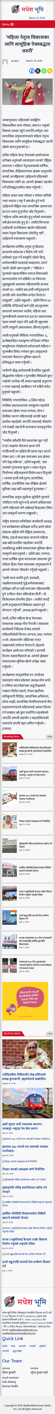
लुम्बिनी (42, 1346)
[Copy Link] (49, 71)
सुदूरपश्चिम (17, 1351)
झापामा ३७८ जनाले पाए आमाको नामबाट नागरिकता (32, 797)
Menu (6, 24)
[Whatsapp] (43, 71)
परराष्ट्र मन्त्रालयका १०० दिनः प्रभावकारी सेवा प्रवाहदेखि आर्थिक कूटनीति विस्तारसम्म (35, 941)
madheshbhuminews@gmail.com (19, 1333)
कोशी (4, 1346)
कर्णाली (5, 1351)
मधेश (13, 1346)
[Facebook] (32, 71)
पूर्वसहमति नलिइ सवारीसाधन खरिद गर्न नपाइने (35, 845)
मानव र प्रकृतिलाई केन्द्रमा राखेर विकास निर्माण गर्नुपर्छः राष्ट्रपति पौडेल (35, 893)
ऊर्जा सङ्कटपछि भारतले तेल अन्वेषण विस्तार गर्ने (34, 917)
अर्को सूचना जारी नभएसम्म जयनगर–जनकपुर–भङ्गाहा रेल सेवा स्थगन (34, 773)
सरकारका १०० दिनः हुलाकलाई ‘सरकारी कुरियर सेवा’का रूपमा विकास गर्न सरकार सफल (35, 965)
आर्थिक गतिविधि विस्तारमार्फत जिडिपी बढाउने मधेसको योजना (35, 869)
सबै (48, 737)
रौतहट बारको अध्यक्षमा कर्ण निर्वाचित (34, 821)
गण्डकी (32, 1346)
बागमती (22, 1346)
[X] (37, 71)
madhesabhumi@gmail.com (23, 1330)
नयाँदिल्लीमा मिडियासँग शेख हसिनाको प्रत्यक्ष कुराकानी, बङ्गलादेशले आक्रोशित (35, 749)
